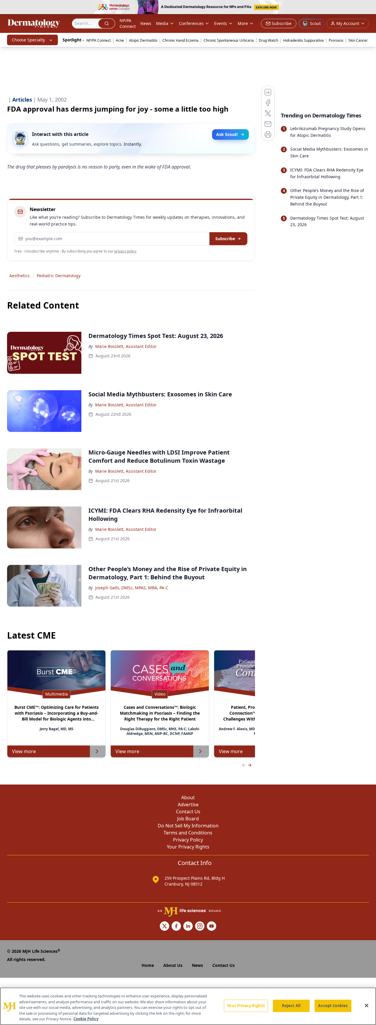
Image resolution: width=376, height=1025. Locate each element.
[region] (188, 1006)
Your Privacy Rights (188, 847)
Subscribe (225, 238)
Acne (120, 40)
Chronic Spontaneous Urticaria (229, 40)
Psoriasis (336, 40)
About (188, 797)
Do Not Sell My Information (188, 825)
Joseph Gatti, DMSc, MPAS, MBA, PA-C (131, 587)
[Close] (366, 1005)
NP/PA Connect (128, 23)
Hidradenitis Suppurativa (303, 40)
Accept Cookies (333, 1005)
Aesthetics (19, 275)
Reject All (291, 1005)
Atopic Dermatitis (143, 40)
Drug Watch (268, 40)
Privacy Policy (188, 840)
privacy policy (125, 251)
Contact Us (188, 811)
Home (148, 965)
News (145, 23)
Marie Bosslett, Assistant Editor (126, 346)
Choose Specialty (28, 40)
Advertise (188, 804)
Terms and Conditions (188, 832)
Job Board (188, 818)
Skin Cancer (358, 40)
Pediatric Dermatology (58, 275)
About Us (172, 965)
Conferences (191, 23)
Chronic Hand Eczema (180, 40)
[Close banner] (368, 8)
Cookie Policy (85, 1018)
